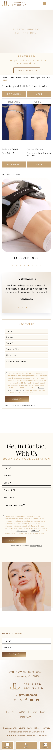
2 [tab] (16, 265)
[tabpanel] (26, 219)
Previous (14, 94)
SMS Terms (20, 390)
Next (39, 94)
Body (25, 78)
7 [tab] (36, 265)
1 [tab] (12, 265)
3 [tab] (20, 265)
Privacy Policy (22, 531)
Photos (7, 748)
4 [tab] (24, 265)
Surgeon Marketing (18, 732)
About (24, 712)
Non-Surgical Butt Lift (39, 78)
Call (26, 748)
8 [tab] (40, 265)
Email (45, 748)
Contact (40, 712)
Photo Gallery (15, 78)
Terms (32, 405)
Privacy (26, 405)
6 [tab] (32, 265)
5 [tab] (28, 265)
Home (4, 78)
